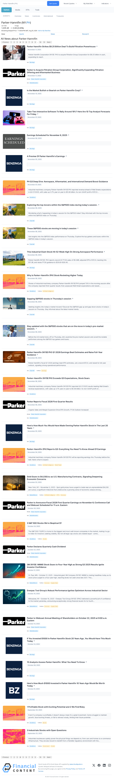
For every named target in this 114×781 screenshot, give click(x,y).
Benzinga (32, 62)
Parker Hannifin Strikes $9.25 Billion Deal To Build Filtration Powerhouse (62, 46)
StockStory (32, 197)
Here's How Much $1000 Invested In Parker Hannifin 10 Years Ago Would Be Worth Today (66, 684)
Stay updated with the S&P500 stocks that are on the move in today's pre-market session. (65, 327)
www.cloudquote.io (76, 764)
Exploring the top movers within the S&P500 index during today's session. (63, 205)
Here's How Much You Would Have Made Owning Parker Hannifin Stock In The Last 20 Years (67, 426)
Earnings (44, 370)
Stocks (17, 10)
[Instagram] (109, 768)
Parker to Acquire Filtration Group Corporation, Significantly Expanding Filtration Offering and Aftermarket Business (65, 71)
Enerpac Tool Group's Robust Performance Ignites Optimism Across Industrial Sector (67, 590)
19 (44, 42)
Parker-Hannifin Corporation (38, 79)
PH (28, 22)
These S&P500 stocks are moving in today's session (53, 228)
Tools (37, 10)
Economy (63, 495)
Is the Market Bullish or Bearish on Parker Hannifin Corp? (55, 90)
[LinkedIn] (104, 768)
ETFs (27, 10)
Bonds (44, 722)
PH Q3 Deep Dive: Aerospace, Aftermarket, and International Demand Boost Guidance (67, 181)
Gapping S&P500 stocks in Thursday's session (50, 299)
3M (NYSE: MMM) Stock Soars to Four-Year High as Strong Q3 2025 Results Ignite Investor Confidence (65, 565)
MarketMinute (33, 495)
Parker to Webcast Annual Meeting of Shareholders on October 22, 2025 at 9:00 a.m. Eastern (67, 619)
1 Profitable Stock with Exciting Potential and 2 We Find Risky (56, 707)
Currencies (36, 16)
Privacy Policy (70, 769)
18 (40, 42)
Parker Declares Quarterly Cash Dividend (46, 546)
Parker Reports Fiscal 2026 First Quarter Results (50, 401)
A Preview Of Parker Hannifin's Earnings (47, 156)
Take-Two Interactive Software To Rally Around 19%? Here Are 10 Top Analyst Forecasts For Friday (68, 112)
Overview (18, 16)
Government (46, 746)
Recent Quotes (69, 3)
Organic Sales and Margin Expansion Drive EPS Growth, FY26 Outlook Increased (58, 410)
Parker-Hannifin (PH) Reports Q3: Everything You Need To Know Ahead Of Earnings (66, 449)
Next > (49, 42)
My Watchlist (88, 3)
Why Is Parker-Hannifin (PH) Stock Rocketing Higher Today (55, 275)
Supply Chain (54, 583)
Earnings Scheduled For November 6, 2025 (48, 135)
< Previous (5, 42)
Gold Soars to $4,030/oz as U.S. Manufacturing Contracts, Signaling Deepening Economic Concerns (64, 477)
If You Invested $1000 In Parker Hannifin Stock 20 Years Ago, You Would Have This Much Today (69, 639)
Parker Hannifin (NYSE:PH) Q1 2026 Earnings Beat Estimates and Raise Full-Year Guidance (64, 353)
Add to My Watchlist (44, 31)
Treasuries (60, 16)
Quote (21, 34)
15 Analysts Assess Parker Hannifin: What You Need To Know (57, 662)
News (27, 16)
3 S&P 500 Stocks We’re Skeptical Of (44, 523)
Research (85, 34)
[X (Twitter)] (94, 768)
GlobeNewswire (34, 82)
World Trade (58, 465)
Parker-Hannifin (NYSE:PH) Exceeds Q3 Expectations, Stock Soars (58, 378)
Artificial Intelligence (48, 291)
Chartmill (32, 220)
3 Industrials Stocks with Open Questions (46, 730)
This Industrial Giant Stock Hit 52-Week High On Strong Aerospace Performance (66, 252)
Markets (6, 10)
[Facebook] (99, 768)
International (48, 16)
